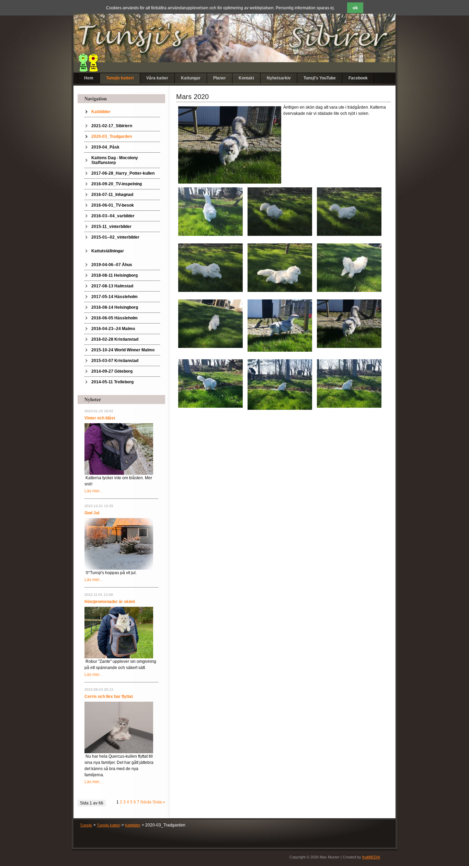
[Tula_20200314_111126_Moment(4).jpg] (349, 211)
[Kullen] (118, 632)
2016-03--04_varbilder (113, 215)
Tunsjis (86, 825)
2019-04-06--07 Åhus (111, 264)
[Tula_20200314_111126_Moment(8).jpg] (280, 267)
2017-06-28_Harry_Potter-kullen (123, 173)
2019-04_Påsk (105, 147)
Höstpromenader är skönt (109, 601)
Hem (88, 78)
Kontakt (246, 78)
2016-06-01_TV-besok (112, 205)
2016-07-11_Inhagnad (112, 194)
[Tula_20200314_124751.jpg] (210, 211)
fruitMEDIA (371, 857)
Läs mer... (93, 491)
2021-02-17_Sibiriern (111, 125)
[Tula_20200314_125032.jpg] (280, 384)
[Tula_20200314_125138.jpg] (349, 383)
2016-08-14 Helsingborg (114, 307)
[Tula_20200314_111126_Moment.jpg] (210, 323)
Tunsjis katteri (120, 78)
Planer (219, 78)
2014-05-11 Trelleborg (112, 382)
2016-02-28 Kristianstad (114, 339)
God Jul (91, 513)
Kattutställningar (107, 251)
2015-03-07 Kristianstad (114, 360)
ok (355, 7)
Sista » (158, 802)
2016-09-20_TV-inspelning (116, 184)
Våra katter (157, 78)
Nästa (145, 802)
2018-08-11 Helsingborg (114, 275)
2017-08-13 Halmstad (112, 286)
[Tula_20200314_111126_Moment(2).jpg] (280, 211)
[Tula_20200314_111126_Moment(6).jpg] (210, 267)
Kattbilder (101, 111)
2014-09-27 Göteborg (112, 371)
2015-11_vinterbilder (111, 226)
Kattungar (191, 78)
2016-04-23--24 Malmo (113, 328)
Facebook (358, 78)
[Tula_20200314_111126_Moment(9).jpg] (349, 267)
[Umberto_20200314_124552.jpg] (349, 323)
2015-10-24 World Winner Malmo (123, 350)
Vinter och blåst (99, 418)
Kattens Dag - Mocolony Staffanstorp (114, 160)
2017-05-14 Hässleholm (114, 296)
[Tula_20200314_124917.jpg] (210, 383)
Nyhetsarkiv (279, 78)
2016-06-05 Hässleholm (114, 318)
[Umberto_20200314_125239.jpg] (280, 325)
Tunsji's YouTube (320, 78)
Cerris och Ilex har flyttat (108, 696)
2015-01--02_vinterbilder (115, 237)
